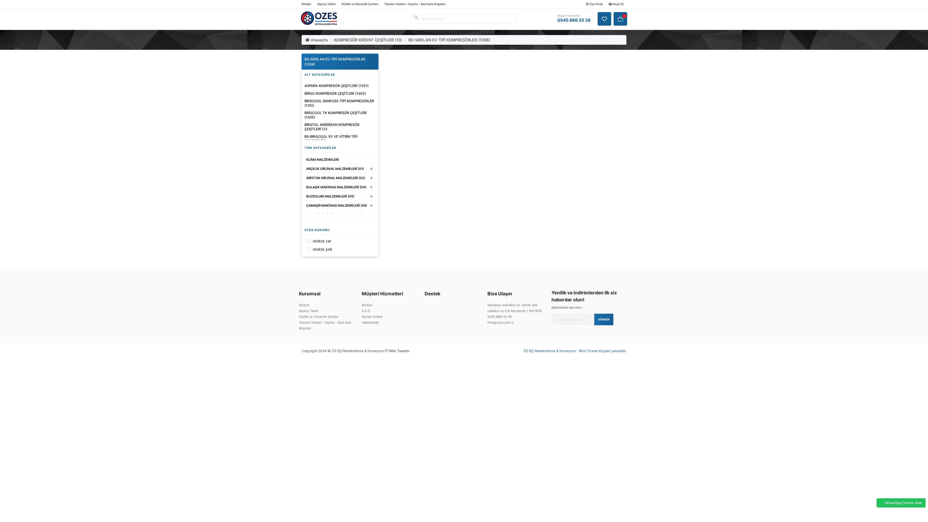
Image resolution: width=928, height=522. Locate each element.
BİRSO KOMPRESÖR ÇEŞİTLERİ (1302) (335, 93)
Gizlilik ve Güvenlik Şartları (359, 4)
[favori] (604, 19)
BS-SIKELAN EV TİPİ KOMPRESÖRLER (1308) (449, 39)
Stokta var (322, 241)
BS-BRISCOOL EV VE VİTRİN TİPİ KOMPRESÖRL (330, 138)
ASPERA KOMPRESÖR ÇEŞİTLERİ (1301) (336, 86)
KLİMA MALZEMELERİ (322, 159)
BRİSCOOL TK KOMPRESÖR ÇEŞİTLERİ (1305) (335, 115)
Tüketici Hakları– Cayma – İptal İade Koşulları (415, 4)
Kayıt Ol (618, 4)
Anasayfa (319, 39)
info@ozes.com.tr (500, 322)
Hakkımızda (370, 322)
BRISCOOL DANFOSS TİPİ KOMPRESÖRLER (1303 (339, 103)
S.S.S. (366, 311)
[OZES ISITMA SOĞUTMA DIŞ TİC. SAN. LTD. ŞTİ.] (319, 23)
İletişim (306, 4)
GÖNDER (603, 319)
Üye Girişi (596, 4)
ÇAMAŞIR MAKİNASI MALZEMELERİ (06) (336, 205)
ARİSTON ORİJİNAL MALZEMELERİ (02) (335, 178)
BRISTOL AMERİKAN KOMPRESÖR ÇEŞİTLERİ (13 (331, 127)
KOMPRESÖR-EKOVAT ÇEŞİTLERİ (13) (368, 39)
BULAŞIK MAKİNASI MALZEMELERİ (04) (336, 187)
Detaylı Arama (372, 317)
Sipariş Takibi (326, 4)
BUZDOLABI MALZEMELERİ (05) (330, 196)
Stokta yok (322, 249)
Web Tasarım (399, 351)
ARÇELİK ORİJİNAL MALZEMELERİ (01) (335, 169)
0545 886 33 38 (499, 317)
